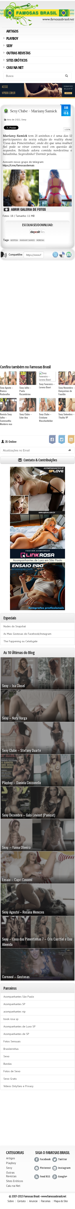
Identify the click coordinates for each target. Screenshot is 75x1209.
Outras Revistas (17, 53)
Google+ (62, 1176)
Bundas (7, 1063)
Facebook (45, 1159)
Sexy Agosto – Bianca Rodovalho (6, 391)
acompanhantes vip (14, 1011)
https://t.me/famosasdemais (18, 165)
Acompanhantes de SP (16, 1034)
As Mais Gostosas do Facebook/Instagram (27, 634)
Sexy (8, 46)
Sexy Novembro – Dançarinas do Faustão (66, 391)
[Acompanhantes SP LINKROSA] (37, 538)
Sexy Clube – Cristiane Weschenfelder (46, 417)
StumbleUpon (69, 255)
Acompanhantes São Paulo (18, 996)
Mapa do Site (61, 1201)
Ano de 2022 (13, 119)
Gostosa (14, 240)
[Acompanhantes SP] (37, 491)
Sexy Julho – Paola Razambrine (25, 391)
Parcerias (45, 1201)
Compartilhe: (15, 254)
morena (40, 240)
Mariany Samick (27, 240)
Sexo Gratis (10, 1078)
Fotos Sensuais (12, 1041)
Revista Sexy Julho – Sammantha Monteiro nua (6, 419)
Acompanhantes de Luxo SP (19, 1026)
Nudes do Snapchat (14, 626)
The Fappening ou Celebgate (20, 641)
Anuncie (33, 1201)
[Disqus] (37, 312)
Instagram (64, 1168)
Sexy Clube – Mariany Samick (33, 111)
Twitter (55, 255)
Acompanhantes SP (14, 1004)
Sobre (11, 1201)
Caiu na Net (14, 68)
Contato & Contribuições (40, 460)
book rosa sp (10, 1019)
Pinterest (45, 1168)
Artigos (12, 31)
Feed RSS (45, 1176)
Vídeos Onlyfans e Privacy (18, 1086)
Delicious (62, 255)
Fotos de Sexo (11, 1071)
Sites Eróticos (16, 61)
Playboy (11, 39)
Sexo (6, 1056)
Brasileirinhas (11, 1049)
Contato (21, 1201)
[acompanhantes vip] (37, 90)
